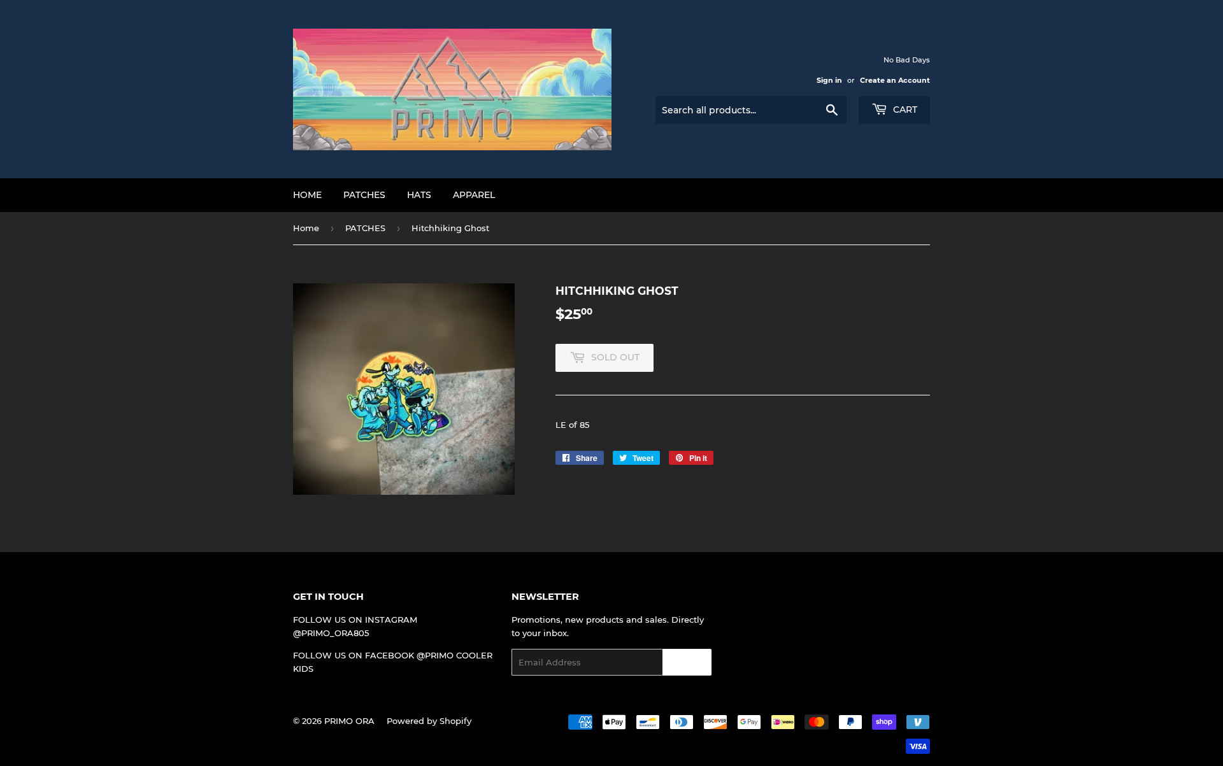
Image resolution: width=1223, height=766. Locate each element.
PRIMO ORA (349, 721)
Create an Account (895, 80)
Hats (419, 195)
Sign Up (687, 662)
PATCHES (365, 228)
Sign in (829, 80)
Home (307, 195)
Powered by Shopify (429, 721)
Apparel (474, 195)
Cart (903, 109)
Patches (364, 195)
